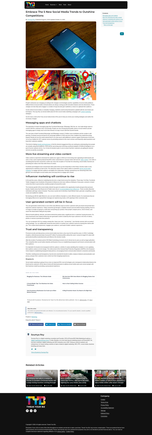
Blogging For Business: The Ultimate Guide (39, 276)
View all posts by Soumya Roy (39, 352)
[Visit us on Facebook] (27, 410)
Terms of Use (104, 402)
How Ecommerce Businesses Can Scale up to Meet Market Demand (41, 291)
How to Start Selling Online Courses (73, 283)
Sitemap (103, 410)
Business (52, 4)
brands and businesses (44, 144)
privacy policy (61, 431)
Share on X (51, 324)
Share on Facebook (37, 324)
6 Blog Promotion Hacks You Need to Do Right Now (77, 290)
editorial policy (83, 300)
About (69, 4)
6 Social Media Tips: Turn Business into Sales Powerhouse (40, 284)
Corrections (104, 416)
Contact (103, 399)
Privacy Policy (105, 405)
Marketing (34, 317)
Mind (60, 4)
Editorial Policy (105, 413)
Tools (64, 4)
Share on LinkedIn (65, 324)
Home (47, 4)
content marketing (86, 111)
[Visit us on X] (31, 410)
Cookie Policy (70, 431)
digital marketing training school (40, 340)
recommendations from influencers (69, 189)
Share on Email (80, 324)
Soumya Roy (31, 19)
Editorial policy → (38, 312)
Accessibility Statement (107, 408)
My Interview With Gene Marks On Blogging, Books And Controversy (79, 277)
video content (84, 159)
